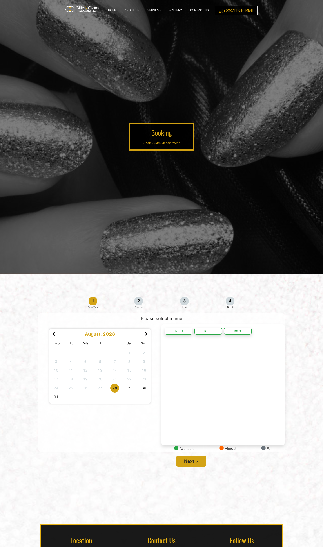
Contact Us (199, 10)
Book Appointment (238, 10)
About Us (132, 10)
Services (154, 10)
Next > (191, 461)
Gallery (175, 10)
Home (112, 10)
